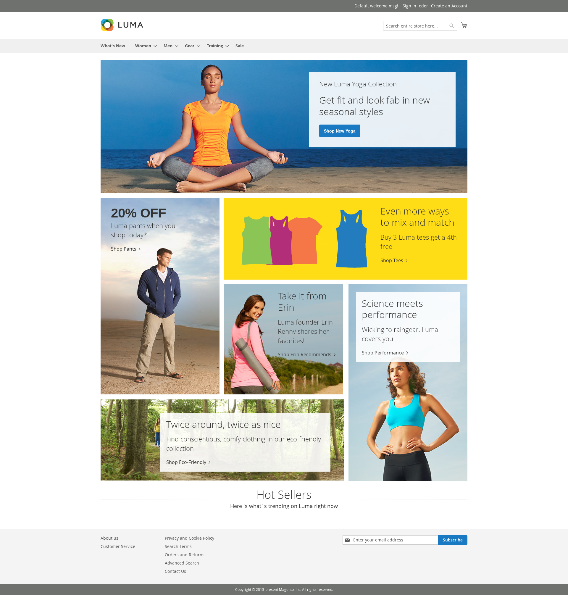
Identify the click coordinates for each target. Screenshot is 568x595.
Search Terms (178, 546)
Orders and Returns (184, 554)
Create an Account (449, 6)
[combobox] (420, 25)
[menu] (284, 46)
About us (109, 538)
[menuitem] (113, 46)
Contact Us (175, 571)
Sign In (409, 6)
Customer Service (118, 546)
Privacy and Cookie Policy (189, 538)
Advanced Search (182, 563)
